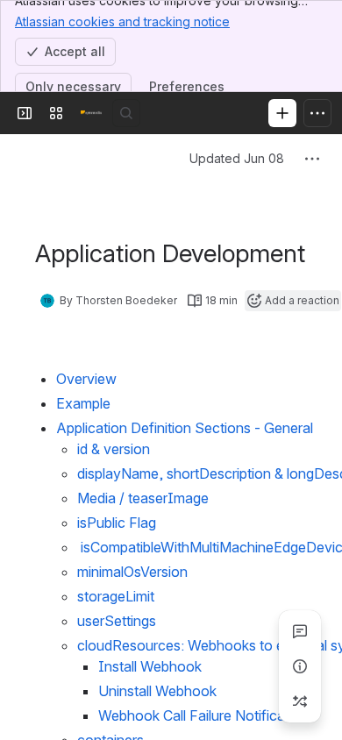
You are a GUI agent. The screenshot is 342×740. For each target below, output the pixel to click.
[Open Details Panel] (300, 666)
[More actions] (312, 159)
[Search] (126, 113)
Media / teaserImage (143, 498)
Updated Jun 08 (236, 158)
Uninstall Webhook (157, 691)
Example (85, 403)
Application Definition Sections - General (184, 428)
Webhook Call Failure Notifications (207, 715)
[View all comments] (300, 631)
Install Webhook (150, 666)
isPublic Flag (116, 522)
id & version (113, 449)
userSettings (116, 621)
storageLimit (115, 596)
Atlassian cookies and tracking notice (122, 21)
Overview (86, 379)
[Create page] (300, 701)
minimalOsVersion (132, 571)
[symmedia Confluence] (91, 113)
